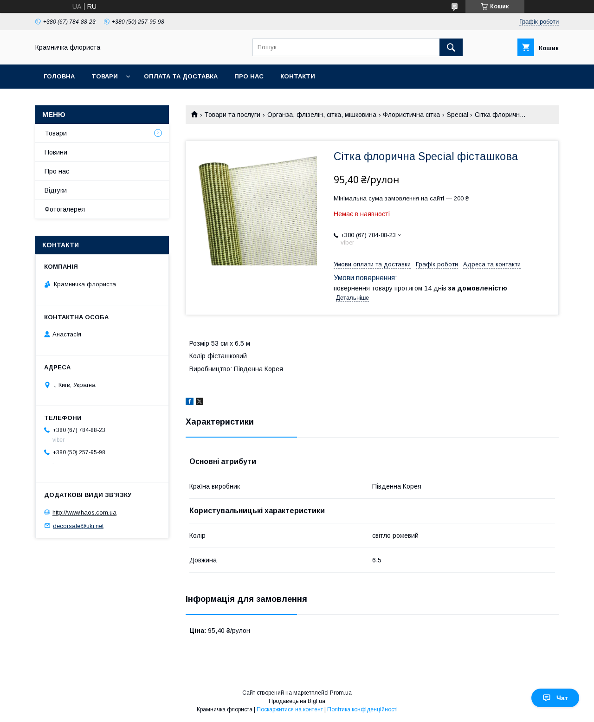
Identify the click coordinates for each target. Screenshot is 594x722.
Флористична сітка (411, 114)
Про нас (249, 76)
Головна (59, 76)
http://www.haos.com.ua (84, 512)
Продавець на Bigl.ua (297, 701)
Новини (56, 152)
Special (457, 114)
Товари (104, 76)
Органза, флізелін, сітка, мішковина (321, 114)
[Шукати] (451, 47)
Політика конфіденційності (362, 709)
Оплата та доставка (181, 76)
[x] (199, 402)
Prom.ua (341, 693)
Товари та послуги (232, 114)
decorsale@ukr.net (78, 525)
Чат (562, 698)
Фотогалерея (65, 209)
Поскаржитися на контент (290, 709)
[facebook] (190, 402)
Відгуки (56, 190)
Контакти (297, 76)
